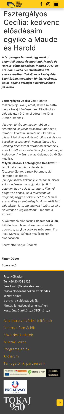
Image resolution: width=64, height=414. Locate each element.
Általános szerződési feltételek (28, 320)
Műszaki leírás (15, 342)
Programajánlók (16, 349)
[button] (56, 4)
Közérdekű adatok (18, 334)
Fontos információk (19, 327)
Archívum (11, 356)
